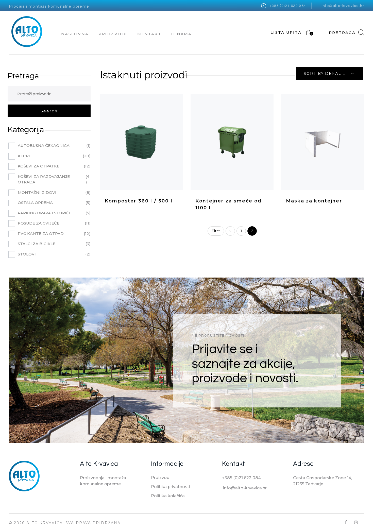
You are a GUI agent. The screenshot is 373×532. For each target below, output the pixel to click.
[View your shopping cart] (306, 33)
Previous (230, 231)
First (216, 231)
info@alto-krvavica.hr (343, 6)
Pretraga (23, 75)
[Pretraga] (49, 111)
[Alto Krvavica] (26, 31)
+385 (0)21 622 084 (287, 6)
